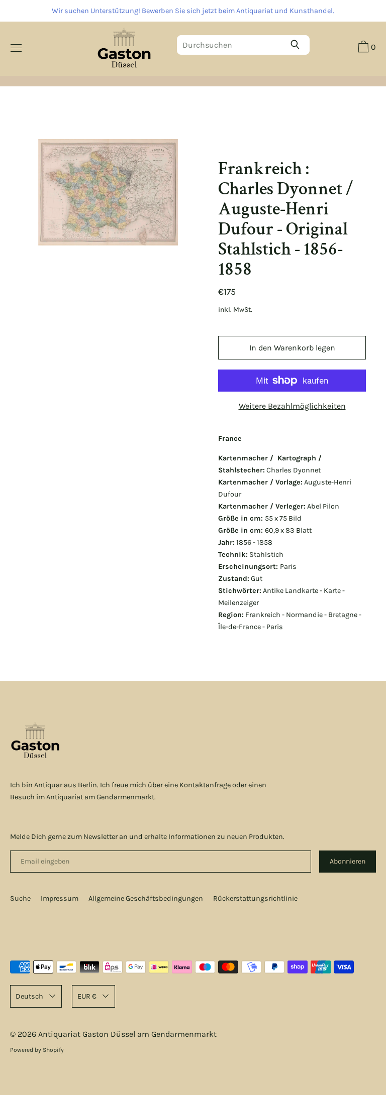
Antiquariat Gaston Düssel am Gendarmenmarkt (127, 1034)
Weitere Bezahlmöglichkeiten (292, 406)
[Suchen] (297, 45)
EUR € (86, 996)
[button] (365, 48)
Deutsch (29, 996)
